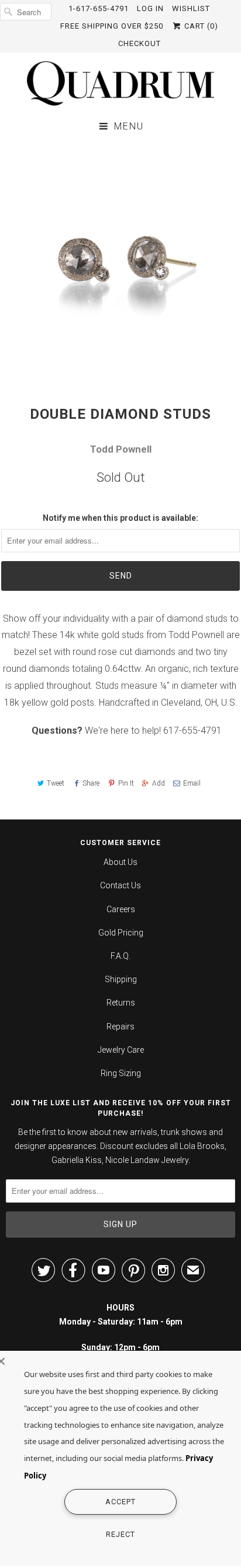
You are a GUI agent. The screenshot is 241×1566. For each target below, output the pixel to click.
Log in (150, 8)
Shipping (121, 979)
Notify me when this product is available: (120, 518)
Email (192, 783)
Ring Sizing (121, 1073)
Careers (120, 909)
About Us (120, 862)
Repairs (120, 1026)
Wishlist (191, 8)
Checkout (139, 43)
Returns (120, 1002)
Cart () (200, 26)
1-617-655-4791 (98, 8)
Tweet (55, 783)
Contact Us (120, 885)
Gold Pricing (120, 932)
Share (90, 783)
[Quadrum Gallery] (120, 83)
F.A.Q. (120, 956)
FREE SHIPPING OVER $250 (111, 26)
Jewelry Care (121, 1049)
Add (158, 783)
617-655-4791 (192, 730)
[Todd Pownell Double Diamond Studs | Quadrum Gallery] (120, 261)
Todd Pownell (121, 449)
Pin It (125, 783)
